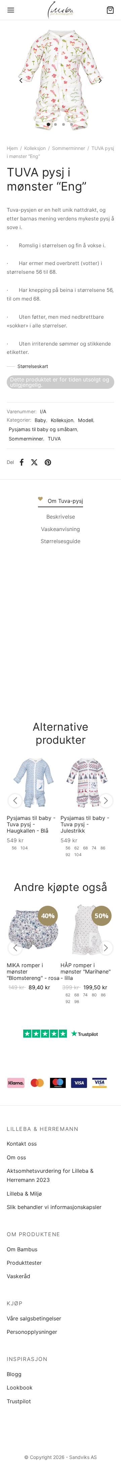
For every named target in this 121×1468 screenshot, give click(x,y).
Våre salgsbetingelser (34, 1318)
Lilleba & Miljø (24, 1193)
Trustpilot (19, 1401)
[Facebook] (21, 463)
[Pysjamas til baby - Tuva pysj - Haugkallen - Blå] (34, 782)
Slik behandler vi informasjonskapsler (54, 1207)
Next (100, 80)
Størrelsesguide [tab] (60, 541)
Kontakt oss (22, 1143)
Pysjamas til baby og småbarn (43, 429)
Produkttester (24, 1262)
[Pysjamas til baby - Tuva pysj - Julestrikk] (87, 782)
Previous (21, 80)
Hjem (12, 148)
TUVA (54, 438)
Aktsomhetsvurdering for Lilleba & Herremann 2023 (50, 1175)
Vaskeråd (18, 1276)
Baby (40, 420)
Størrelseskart (32, 366)
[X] (34, 463)
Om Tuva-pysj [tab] (65, 500)
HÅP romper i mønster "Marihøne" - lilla (86, 971)
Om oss (16, 1157)
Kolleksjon (35, 148)
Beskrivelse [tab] (60, 516)
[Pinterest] (47, 463)
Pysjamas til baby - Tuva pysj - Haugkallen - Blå (31, 824)
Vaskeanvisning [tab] (60, 529)
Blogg (14, 1374)
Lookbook (20, 1387)
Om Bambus (22, 1249)
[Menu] (11, 10)
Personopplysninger (32, 1331)
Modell (85, 420)
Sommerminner (68, 148)
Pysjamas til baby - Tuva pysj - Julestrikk (85, 824)
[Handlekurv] (110, 10)
